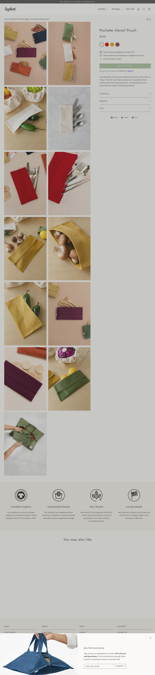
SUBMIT (120, 665)
